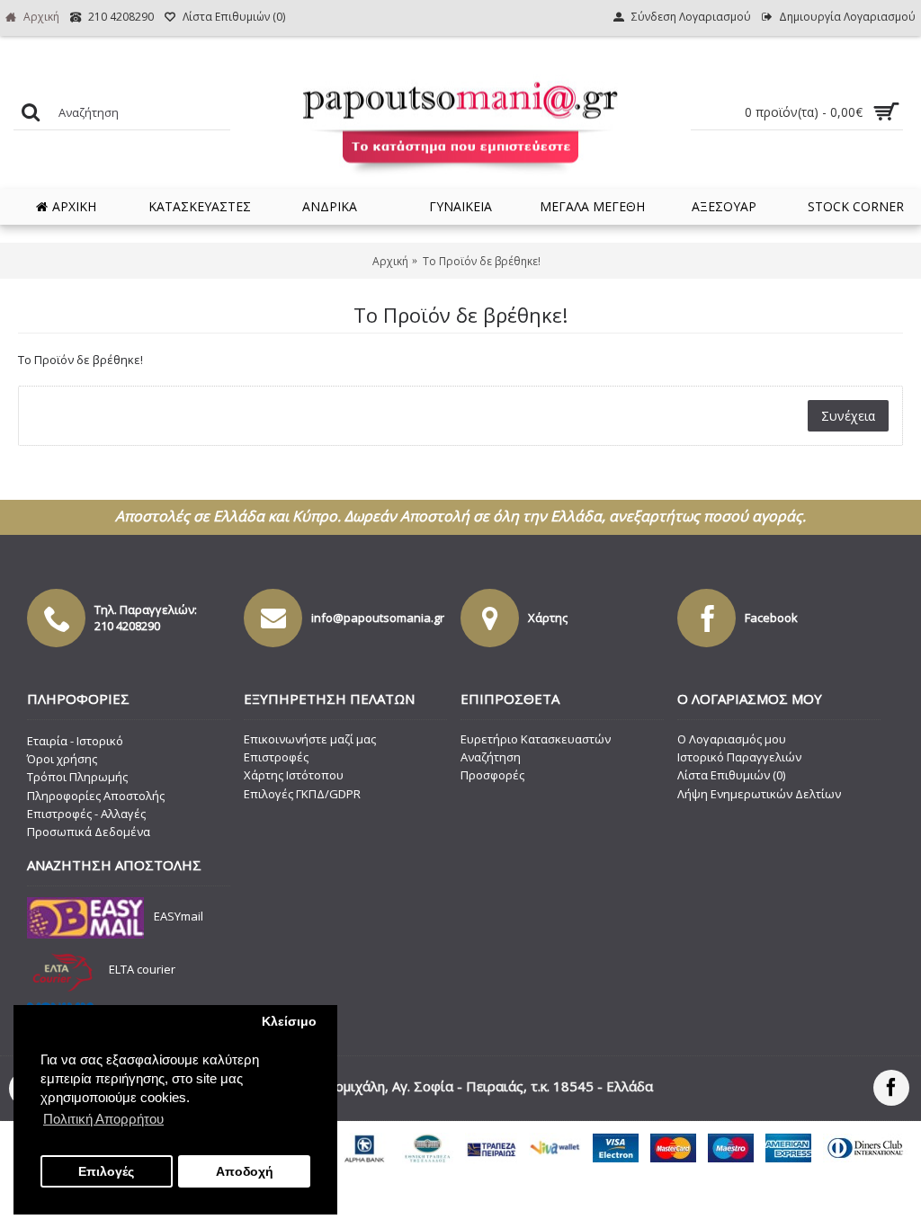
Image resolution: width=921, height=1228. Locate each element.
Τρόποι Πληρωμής (77, 777)
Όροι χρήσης (62, 759)
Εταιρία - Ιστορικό (75, 741)
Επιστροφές (276, 757)
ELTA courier (142, 969)
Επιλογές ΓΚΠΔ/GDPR (302, 794)
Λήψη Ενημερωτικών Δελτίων (759, 794)
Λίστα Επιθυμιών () (731, 775)
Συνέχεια (848, 415)
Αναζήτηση (490, 757)
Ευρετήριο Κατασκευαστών (535, 739)
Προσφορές (492, 775)
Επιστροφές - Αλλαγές (86, 813)
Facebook (771, 618)
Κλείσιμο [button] (289, 1021)
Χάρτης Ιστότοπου (294, 775)
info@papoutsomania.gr (377, 618)
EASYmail (178, 917)
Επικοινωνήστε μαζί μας (310, 739)
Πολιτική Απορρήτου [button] (103, 1118)
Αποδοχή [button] (244, 1172)
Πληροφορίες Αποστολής (96, 796)
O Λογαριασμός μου (731, 739)
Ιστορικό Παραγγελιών (739, 757)
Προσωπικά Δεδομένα (88, 831)
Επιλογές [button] (106, 1172)
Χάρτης (548, 618)
